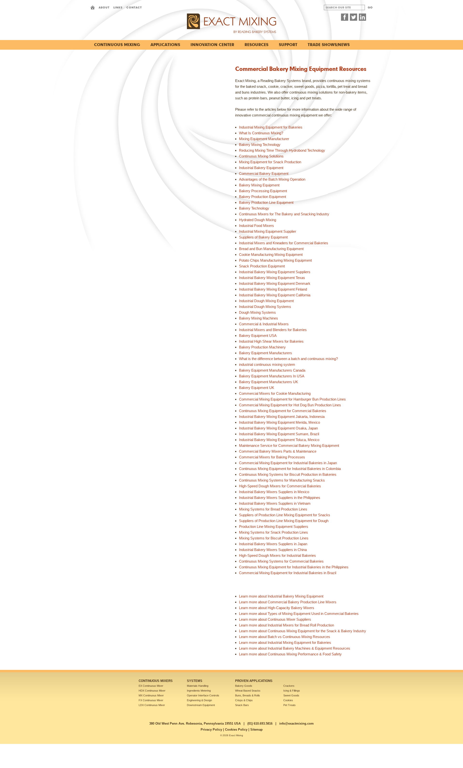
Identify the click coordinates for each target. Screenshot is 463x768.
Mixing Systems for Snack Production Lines (273, 532)
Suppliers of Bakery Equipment (263, 237)
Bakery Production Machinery (262, 347)
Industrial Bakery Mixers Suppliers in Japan (273, 544)
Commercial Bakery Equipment (263, 173)
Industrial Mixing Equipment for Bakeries (270, 127)
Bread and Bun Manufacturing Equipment (271, 249)
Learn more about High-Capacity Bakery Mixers (276, 608)
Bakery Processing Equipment (263, 191)
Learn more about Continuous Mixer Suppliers (275, 619)
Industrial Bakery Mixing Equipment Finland (273, 289)
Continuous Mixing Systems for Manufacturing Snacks (282, 480)
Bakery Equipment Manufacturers (265, 353)
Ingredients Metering (199, 690)
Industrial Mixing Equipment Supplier (267, 231)
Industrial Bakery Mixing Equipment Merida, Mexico (279, 422)
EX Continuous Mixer (151, 685)
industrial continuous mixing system (267, 364)
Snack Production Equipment (262, 266)
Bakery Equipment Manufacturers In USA (271, 376)
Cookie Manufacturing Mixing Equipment (271, 254)
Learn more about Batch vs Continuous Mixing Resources (284, 637)
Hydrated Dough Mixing (257, 220)
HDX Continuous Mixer (152, 690)
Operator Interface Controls (203, 695)
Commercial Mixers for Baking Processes (272, 457)
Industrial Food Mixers (256, 226)
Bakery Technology (254, 208)
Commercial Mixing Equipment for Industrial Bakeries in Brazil (287, 573)
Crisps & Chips (244, 700)
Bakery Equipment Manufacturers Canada (272, 370)
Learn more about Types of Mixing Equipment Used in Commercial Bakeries (299, 614)
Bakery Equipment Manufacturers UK (268, 382)
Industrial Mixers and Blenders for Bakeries (273, 330)
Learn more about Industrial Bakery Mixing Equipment (281, 596)
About (104, 7)
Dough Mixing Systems (257, 312)
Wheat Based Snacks (247, 690)
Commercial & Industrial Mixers (264, 324)
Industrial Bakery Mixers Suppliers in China (273, 550)
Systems (194, 681)
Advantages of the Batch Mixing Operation (272, 179)
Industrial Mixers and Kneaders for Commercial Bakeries (283, 243)
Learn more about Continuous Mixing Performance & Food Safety (290, 654)
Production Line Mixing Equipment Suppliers (273, 526)
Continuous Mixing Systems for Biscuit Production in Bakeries (287, 474)
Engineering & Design (199, 700)
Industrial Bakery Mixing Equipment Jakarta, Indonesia (282, 417)
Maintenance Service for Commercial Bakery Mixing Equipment (289, 445)
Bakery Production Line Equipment (266, 202)
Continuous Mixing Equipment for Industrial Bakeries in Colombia (290, 469)
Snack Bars (242, 705)
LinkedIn (362, 17)
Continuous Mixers (156, 681)
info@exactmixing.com (296, 723)
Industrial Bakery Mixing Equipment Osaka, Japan (278, 428)
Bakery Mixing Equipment (259, 185)
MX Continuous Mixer (151, 695)
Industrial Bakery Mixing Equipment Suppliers (274, 272)
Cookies (288, 700)
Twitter (353, 17)
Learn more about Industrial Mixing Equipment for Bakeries (285, 642)
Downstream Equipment (201, 705)
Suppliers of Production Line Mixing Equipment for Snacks (284, 515)
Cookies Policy (236, 729)
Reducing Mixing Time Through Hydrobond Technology (282, 150)
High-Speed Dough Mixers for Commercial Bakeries (280, 486)
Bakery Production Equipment (262, 197)
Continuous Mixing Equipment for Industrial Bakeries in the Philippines (293, 567)
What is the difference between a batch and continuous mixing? (288, 359)
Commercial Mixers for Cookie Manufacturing (275, 393)
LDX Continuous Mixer (152, 705)
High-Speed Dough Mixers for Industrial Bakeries (277, 555)
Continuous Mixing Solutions (261, 156)
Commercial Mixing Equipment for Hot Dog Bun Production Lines (290, 405)
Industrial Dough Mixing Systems (265, 307)
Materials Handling (197, 685)
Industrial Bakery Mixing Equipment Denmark (274, 283)
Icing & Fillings (291, 690)
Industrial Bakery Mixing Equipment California (274, 295)
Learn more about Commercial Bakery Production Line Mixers (287, 602)
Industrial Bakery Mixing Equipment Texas (272, 278)
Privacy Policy (211, 729)
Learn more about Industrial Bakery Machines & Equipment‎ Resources (294, 648)
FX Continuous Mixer (151, 700)
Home (92, 7)
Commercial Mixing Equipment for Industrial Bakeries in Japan (288, 463)
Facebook (344, 17)
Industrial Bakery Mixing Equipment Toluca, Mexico (279, 440)
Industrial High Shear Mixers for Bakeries (271, 341)
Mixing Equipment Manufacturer (264, 139)
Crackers (288, 685)
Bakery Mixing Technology (259, 145)
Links (118, 7)
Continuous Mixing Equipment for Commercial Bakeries (282, 411)
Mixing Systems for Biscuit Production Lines (273, 538)
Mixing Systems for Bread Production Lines (273, 509)
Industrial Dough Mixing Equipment (266, 301)
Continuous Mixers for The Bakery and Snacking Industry (284, 214)
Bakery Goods (243, 685)
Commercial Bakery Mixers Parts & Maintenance (277, 451)
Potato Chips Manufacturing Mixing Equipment (275, 260)
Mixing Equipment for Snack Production (270, 162)
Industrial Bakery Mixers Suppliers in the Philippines (279, 498)
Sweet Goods (291, 695)
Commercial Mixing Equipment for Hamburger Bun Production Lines (292, 399)
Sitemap (256, 729)
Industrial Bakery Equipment (261, 168)
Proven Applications (253, 681)
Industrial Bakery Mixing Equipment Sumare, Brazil (279, 434)
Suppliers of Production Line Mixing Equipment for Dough (283, 521)
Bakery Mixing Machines (258, 318)
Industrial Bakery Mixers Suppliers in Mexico (274, 492)
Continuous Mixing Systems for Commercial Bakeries (281, 561)
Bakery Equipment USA (258, 335)
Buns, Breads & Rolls (247, 695)
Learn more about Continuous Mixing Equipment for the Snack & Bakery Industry (302, 631)
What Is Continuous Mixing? (261, 133)
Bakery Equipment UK (256, 388)
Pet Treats (289, 705)
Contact (134, 7)
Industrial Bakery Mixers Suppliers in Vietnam (275, 503)
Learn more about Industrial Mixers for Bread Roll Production (286, 625)
